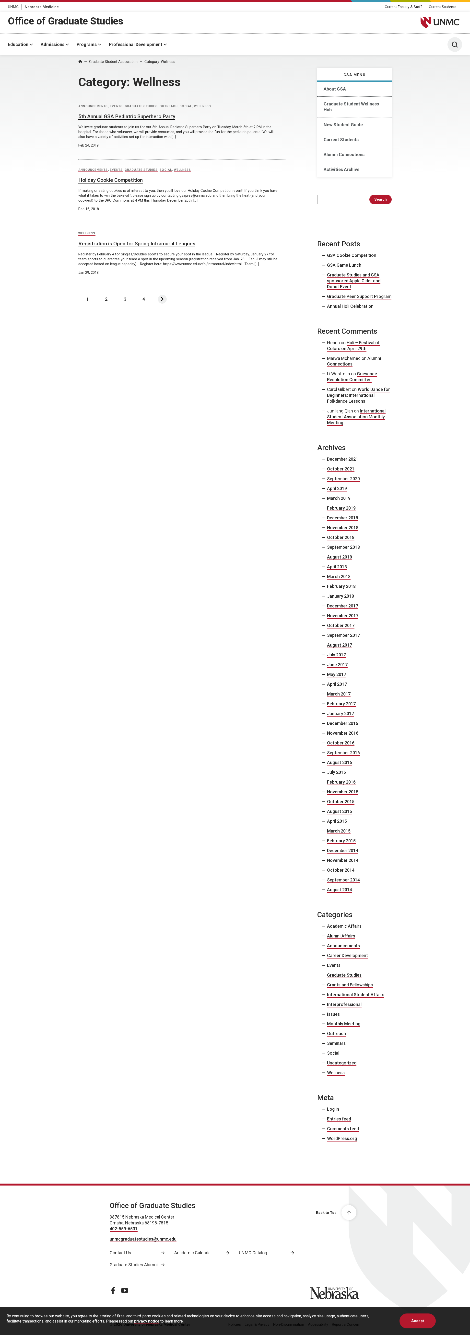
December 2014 (342, 850)
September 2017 (343, 635)
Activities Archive (341, 169)
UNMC (13, 7)
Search (380, 199)
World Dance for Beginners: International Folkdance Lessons (358, 395)
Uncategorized (341, 1062)
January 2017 (340, 713)
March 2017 (339, 693)
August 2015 (339, 811)
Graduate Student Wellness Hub (351, 106)
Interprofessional (344, 1004)
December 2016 (342, 723)
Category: (159, 61)
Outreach (169, 106)
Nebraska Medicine (42, 7)
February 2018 (341, 586)
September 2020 (343, 478)
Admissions (52, 44)
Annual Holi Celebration (350, 306)
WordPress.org (342, 1138)
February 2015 (341, 840)
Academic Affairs (344, 926)
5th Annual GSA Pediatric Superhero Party (126, 116)
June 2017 (337, 664)
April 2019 (337, 488)
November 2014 (342, 860)
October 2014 (340, 870)
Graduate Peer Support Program (359, 296)
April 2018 (337, 566)
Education (18, 44)
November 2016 (342, 733)
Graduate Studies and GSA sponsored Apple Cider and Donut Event (353, 280)
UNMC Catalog (253, 1252)
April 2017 (337, 684)
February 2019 (341, 508)
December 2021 (342, 459)
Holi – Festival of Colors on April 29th (353, 345)
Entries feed (339, 1118)
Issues (333, 1014)
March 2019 (339, 498)
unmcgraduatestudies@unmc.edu (143, 1239)
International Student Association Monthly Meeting (356, 416)
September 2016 (343, 752)
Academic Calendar (193, 1252)
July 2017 (336, 654)
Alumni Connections (344, 154)
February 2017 (341, 703)
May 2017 (336, 674)
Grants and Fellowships (350, 984)
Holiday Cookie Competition (110, 180)
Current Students (442, 7)
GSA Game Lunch (344, 265)
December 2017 (342, 605)
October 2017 (340, 625)
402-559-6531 (124, 1228)
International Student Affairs (355, 994)
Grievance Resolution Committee (352, 376)
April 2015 (337, 821)
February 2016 (341, 782)
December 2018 (342, 517)
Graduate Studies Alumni (134, 1264)
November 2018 (342, 527)
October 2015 (340, 801)
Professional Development (135, 44)
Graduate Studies (141, 106)
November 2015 (342, 791)
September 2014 (343, 879)
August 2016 (339, 762)
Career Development (347, 955)
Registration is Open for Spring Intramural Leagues (136, 244)
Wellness (202, 106)
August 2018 (339, 556)
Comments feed (343, 1128)
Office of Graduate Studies (65, 21)
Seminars (336, 1043)
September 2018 (343, 547)
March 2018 (339, 576)
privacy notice (146, 1321)
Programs (87, 44)
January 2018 (340, 596)
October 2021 (340, 468)
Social (186, 106)
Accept (417, 1321)
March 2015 (339, 830)
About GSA (335, 88)
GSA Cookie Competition (351, 255)
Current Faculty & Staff (403, 7)
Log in (333, 1109)
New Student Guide (343, 124)
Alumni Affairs (341, 935)
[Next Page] (162, 299)
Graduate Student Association (113, 61)
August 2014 (339, 889)
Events (116, 106)
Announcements (93, 106)
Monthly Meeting (343, 1023)
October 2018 (340, 537)
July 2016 (336, 772)
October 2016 (340, 742)
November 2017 (342, 615)
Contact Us (120, 1252)
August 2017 (339, 645)
